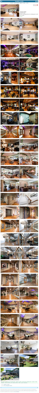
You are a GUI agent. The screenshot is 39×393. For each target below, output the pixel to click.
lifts (11, 382)
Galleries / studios (6, 384)
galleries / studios (19, 381)
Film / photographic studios (8, 385)
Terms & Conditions (16, 391)
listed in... (21, 16)
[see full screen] (34, 5)
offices (19, 382)
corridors (33, 381)
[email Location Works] (36, 1)
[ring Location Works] (37, 1)
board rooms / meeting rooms (26, 381)
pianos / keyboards (24, 382)
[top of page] (37, 387)
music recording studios (11, 381)
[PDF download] (35, 5)
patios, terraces (15, 382)
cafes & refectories (8, 382)
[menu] (1, 1)
